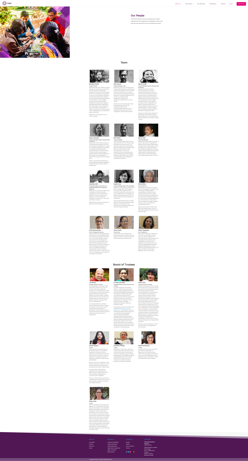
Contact (223, 3)
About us (177, 3)
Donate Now (241, 3)
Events (90, 448)
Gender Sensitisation (112, 444)
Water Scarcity (111, 452)
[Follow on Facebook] (126, 452)
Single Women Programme (114, 448)
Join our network (130, 446)
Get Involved (201, 3)
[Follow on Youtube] (133, 452)
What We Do (189, 3)
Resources (213, 3)
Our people (91, 442)
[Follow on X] (132, 452)
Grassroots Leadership (113, 442)
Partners (91, 444)
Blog (231, 3)
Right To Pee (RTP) (112, 450)
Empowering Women (112, 446)
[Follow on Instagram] (130, 452)
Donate (127, 444)
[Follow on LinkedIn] (128, 452)
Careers (128, 442)
